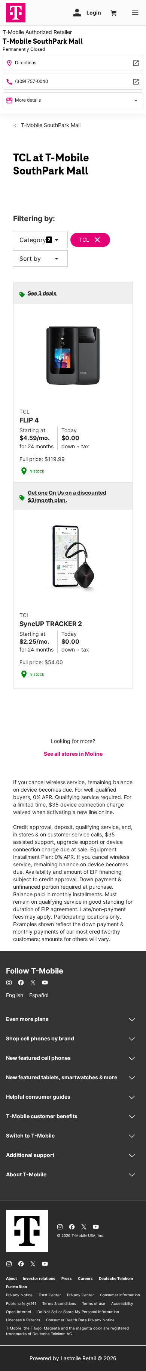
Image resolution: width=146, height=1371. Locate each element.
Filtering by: (34, 219)
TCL (84, 239)
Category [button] (32, 240)
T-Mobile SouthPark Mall (49, 125)
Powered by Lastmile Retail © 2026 (73, 1358)
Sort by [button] (40, 258)
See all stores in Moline (73, 754)
